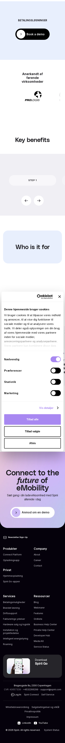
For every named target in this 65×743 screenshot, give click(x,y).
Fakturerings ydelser (14, 619)
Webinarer (39, 607)
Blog (36, 602)
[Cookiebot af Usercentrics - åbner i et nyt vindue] (39, 296)
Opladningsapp (11, 560)
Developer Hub (42, 635)
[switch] (56, 370)
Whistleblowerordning (17, 707)
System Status (51, 730)
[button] (26, 201)
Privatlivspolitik (33, 711)
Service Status (41, 646)
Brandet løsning (11, 607)
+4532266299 (30, 689)
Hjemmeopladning (13, 575)
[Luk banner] (59, 296)
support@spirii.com (50, 689)
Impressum (32, 717)
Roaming (7, 644)
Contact (38, 565)
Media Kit (39, 641)
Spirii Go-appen (11, 581)
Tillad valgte (32, 431)
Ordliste (38, 619)
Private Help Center (44, 630)
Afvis (32, 443)
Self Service (47, 694)
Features (38, 613)
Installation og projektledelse (11, 631)
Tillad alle (32, 419)
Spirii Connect (31, 694)
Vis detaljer (46, 407)
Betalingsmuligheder (14, 602)
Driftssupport (10, 613)
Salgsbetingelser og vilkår (45, 707)
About (37, 554)
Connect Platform (12, 554)
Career (37, 560)
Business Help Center (45, 624)
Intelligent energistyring (15, 638)
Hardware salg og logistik (16, 624)
